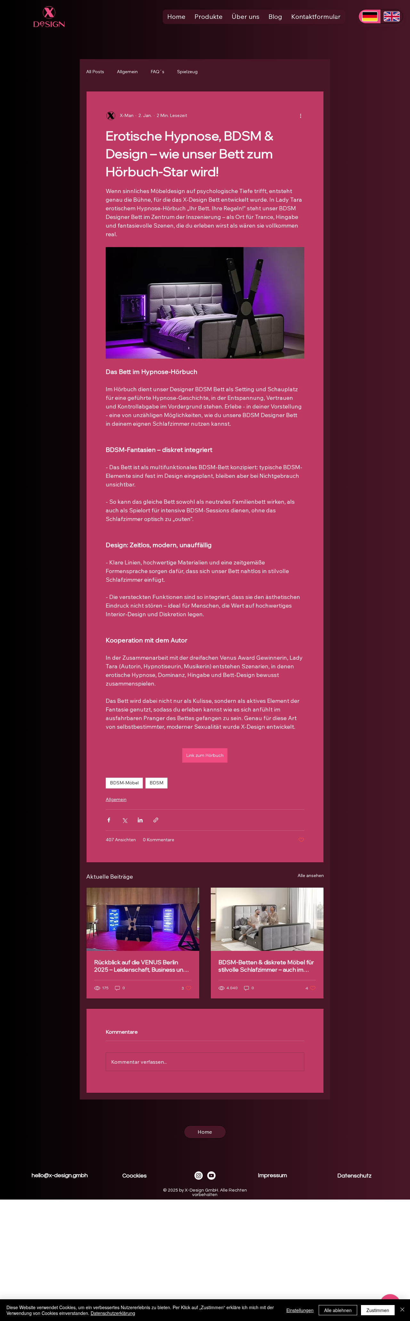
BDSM (156, 783)
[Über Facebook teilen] (109, 820)
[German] (370, 16)
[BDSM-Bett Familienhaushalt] (267, 919)
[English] (392, 16)
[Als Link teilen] (156, 820)
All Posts (95, 71)
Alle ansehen (311, 875)
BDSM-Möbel (124, 783)
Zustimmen (377, 1310)
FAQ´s (157, 71)
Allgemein (127, 71)
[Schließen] (402, 1310)
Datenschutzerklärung (113, 1313)
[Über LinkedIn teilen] (140, 820)
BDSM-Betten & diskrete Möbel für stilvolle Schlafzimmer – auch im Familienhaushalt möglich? (266, 966)
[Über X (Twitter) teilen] (124, 820)
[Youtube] (211, 1175)
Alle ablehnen (338, 1310)
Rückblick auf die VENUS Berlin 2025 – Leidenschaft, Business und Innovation (140, 966)
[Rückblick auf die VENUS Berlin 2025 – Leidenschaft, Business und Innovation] (142, 919)
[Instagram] (198, 1175)
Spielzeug (187, 71)
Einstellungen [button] (300, 1310)
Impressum (272, 1175)
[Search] (339, 16)
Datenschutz (354, 1176)
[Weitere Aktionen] (300, 116)
